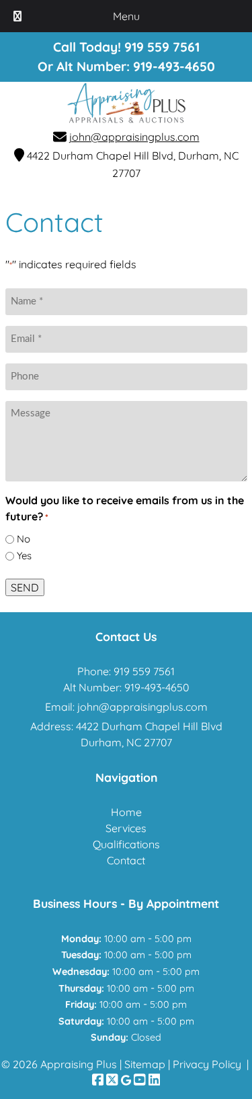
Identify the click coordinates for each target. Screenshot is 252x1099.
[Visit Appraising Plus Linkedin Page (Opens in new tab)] (155, 1080)
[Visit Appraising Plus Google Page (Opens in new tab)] (126, 1080)
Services (126, 828)
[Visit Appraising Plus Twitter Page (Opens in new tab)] (112, 1080)
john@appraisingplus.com (134, 136)
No (23, 538)
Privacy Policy (207, 1064)
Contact (126, 860)
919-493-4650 (174, 66)
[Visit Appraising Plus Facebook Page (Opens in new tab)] (98, 1080)
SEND (25, 587)
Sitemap (144, 1064)
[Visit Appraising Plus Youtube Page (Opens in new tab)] (140, 1080)
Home (126, 812)
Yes (24, 555)
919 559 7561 (144, 671)
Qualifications (126, 844)
